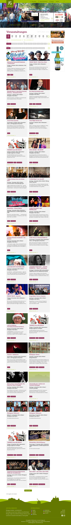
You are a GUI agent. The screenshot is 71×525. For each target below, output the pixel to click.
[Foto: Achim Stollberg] (17, 377)
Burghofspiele (29, 48)
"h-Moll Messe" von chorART (36, 179)
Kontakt (63, 510)
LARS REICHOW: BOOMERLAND (15, 266)
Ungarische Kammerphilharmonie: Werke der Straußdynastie (16, 472)
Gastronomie (41, 24)
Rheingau (10, 6)
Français (34, 511)
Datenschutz (62, 512)
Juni (45, 43)
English (34, 510)
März (34, 43)
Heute (7, 40)
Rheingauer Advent (34, 354)
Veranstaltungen (15, 25)
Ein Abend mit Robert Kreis (36, 91)
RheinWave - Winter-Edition (14, 208)
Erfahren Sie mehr (10, 76)
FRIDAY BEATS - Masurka (14, 296)
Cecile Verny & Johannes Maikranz (38, 237)
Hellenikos (35, 514)
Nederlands (47, 510)
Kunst (34, 103)
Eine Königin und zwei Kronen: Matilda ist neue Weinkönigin (17, 512)
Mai (41, 43)
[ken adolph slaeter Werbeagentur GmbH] (17, 260)
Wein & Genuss (18, 48)
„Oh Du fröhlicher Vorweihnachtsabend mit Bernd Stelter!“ (15, 327)
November (14, 43)
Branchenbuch (43, 1)
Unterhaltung (41, 48)
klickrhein (23, 521)
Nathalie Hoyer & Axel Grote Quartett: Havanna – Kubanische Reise (17, 92)
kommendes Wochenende (16, 40)
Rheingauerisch (48, 511)
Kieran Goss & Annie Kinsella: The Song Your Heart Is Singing (16, 384)
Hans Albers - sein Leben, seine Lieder (38, 471)
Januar (25, 43)
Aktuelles (34, 1)
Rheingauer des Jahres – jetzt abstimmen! (14, 510)
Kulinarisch (33, 25)
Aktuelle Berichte (11, 508)
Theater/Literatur (42, 484)
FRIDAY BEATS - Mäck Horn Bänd (38, 62)
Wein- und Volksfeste (28, 40)
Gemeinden (60, 26)
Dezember (20, 43)
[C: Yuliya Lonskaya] (39, 260)
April (38, 43)
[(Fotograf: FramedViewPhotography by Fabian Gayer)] (17, 172)
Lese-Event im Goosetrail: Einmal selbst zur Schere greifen (17, 515)
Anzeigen (49, 48)
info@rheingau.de (31, 522)
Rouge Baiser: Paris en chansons (37, 296)
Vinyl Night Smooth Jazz (35, 120)
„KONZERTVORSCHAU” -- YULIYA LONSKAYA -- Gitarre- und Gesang (38, 267)
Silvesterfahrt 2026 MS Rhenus (37, 442)
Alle (12, 48)
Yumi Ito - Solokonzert (13, 354)
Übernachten (41, 26)
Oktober (8, 43)
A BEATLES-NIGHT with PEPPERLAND (35, 209)
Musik (8, 48)
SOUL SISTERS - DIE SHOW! (36, 149)
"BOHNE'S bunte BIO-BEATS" (14, 149)
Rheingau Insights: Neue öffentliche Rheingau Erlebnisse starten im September (18, 513)
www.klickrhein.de (39, 522)
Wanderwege (60, 24)
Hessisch (46, 513)
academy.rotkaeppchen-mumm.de (45, 20)
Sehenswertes (60, 23)
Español (34, 513)
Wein (40, 23)
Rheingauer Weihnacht (13, 413)
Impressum (63, 511)
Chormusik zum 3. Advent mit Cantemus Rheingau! (38, 372)
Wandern (35, 48)
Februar (30, 43)
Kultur (53, 25)
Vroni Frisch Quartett (12, 120)
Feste (23, 48)
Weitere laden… (28, 490)
